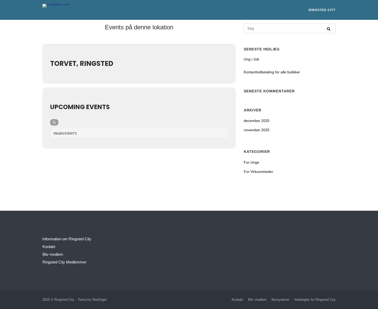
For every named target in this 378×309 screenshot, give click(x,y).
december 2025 (256, 121)
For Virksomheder (258, 172)
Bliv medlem (52, 254)
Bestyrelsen (280, 300)
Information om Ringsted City (66, 239)
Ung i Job (251, 59)
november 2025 (256, 130)
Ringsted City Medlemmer (64, 262)
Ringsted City (322, 10)
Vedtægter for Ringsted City (315, 300)
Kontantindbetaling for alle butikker (272, 72)
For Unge (251, 162)
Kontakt (48, 246)
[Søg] (329, 29)
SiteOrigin (99, 300)
